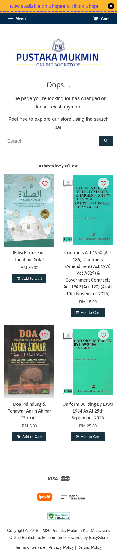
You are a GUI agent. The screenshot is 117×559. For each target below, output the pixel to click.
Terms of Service (30, 547)
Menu (20, 19)
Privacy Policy (61, 547)
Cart (104, 19)
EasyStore (98, 537)
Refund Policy (89, 547)
